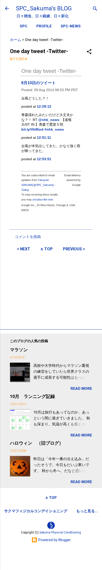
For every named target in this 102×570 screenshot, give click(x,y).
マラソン (19, 349)
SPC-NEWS (71, 26)
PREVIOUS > (74, 249)
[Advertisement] (51, 289)
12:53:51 (44, 159)
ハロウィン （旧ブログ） (36, 443)
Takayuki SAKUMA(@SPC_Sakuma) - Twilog (38, 184)
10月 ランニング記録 (32, 396)
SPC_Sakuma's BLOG (44, 8)
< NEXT (23, 249)
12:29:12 (44, 106)
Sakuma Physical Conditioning (60, 532)
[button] (89, 52)
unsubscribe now (42, 199)
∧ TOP (46, 249)
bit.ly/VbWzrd (32, 129)
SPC (23, 26)
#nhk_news (54, 129)
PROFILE (44, 26)
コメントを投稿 (28, 237)
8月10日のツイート (38, 83)
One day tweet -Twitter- (49, 71)
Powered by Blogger (54, 540)
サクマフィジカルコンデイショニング (35, 511)
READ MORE (81, 388)
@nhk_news (48, 120)
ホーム (15, 40)
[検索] (95, 9)
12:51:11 (44, 137)
